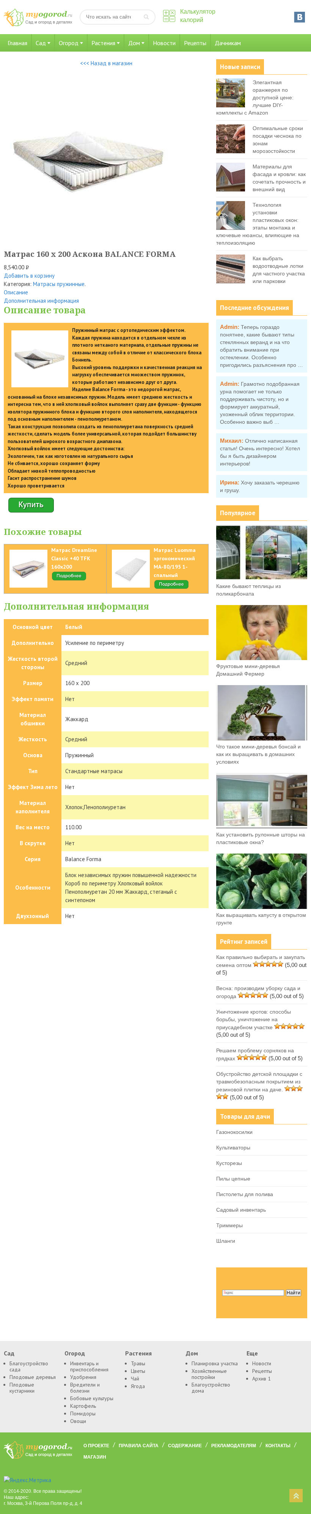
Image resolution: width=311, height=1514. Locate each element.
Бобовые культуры (91, 1398)
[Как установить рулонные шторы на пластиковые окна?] (261, 827)
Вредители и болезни (85, 1387)
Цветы (138, 1371)
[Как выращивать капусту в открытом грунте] (261, 907)
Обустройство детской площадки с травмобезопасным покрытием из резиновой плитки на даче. (259, 1082)
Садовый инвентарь (241, 1210)
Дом (134, 43)
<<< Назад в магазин (106, 63)
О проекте (96, 1445)
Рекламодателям (233, 1445)
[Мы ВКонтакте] (299, 17)
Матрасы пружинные (59, 284)
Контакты (278, 1445)
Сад (41, 43)
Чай (135, 1378)
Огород (69, 43)
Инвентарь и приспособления (89, 1366)
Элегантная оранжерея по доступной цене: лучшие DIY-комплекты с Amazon (255, 97)
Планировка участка (215, 1363)
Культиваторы (233, 1148)
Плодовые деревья (32, 1377)
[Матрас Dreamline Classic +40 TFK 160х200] (69, 579)
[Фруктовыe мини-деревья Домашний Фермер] (261, 658)
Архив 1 (261, 1378)
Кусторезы (229, 1163)
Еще (252, 1353)
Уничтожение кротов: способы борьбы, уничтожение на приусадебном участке (253, 1019)
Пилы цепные (233, 1179)
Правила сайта (139, 1445)
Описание (16, 292)
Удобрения (83, 1377)
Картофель (83, 1405)
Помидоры (83, 1413)
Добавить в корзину (29, 275)
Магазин (94, 1457)
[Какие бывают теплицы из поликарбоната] (261, 578)
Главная (17, 43)
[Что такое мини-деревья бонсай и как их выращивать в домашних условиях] (261, 739)
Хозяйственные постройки (209, 1374)
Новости (164, 43)
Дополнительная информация (41, 300)
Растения (103, 43)
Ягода (138, 1386)
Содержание (185, 1445)
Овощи (78, 1421)
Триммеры (229, 1225)
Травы (138, 1363)
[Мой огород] (38, 24)
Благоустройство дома (211, 1387)
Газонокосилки (234, 1132)
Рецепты (195, 43)
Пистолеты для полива (244, 1194)
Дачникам (228, 43)
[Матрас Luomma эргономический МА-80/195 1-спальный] (171, 587)
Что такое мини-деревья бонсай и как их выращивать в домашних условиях (258, 754)
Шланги (225, 1241)
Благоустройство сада (28, 1366)
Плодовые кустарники (22, 1387)
